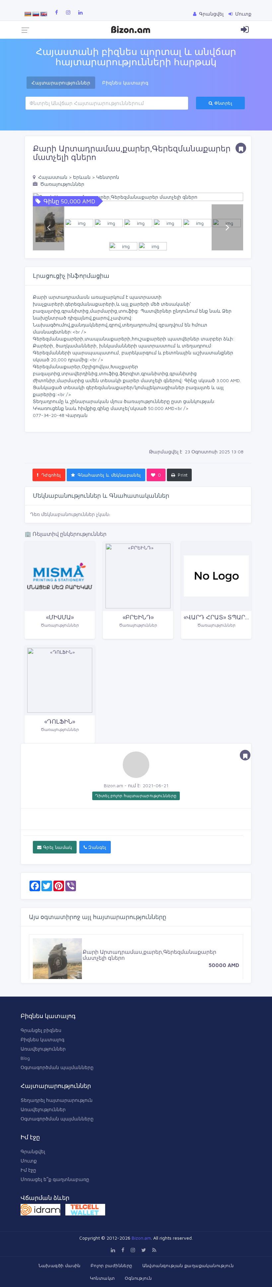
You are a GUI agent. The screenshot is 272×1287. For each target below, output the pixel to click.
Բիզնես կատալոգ (42, 1039)
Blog (25, 1058)
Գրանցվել (33, 1151)
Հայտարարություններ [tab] (61, 82)
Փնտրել (222, 103)
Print (181, 475)
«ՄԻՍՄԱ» (60, 617)
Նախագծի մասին (59, 1265)
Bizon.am (141, 1238)
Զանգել (96, 847)
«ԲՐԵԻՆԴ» (138, 617)
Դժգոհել (50, 475)
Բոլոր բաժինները (111, 1265)
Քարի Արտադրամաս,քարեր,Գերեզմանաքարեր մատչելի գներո (149, 955)
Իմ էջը (28, 1170)
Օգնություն (138, 1278)
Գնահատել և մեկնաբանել (108, 475)
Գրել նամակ (56, 847)
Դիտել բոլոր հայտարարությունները (135, 795)
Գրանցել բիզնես (41, 1030)
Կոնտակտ (102, 1278)
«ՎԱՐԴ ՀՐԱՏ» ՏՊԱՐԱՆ (219, 617)
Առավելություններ (43, 1049)
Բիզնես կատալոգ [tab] (125, 82)
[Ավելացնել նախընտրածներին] (241, 148)
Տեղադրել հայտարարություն (57, 1100)
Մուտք (29, 1160)
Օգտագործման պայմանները (57, 1067)
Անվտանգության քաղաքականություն (188, 1265)
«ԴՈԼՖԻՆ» (59, 721)
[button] (227, 197)
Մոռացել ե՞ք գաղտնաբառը (55, 1179)
